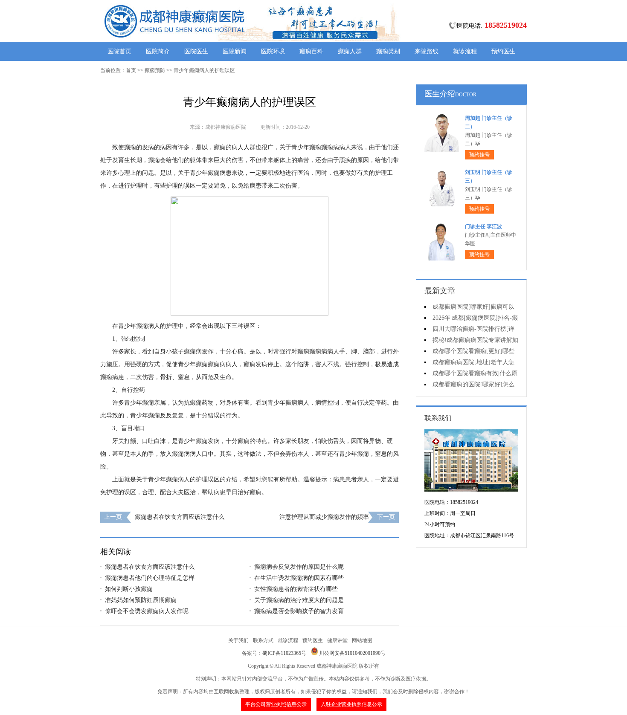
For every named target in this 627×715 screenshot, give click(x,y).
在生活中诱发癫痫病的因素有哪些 (299, 578)
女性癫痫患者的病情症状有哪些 (296, 589)
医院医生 (196, 51)
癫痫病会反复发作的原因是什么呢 (299, 567)
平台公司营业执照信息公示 (276, 704)
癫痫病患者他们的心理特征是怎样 (149, 578)
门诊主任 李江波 (483, 226)
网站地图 (362, 640)
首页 (131, 70)
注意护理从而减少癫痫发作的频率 (324, 517)
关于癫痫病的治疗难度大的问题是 (299, 600)
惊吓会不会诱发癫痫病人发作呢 (147, 611)
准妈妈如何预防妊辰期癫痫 (141, 600)
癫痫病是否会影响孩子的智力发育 (299, 611)
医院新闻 (235, 51)
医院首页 (119, 51)
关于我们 (238, 640)
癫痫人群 (350, 51)
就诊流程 (465, 51)
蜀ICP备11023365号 (284, 653)
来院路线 (426, 51)
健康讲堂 (337, 640)
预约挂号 (479, 155)
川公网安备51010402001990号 (352, 653)
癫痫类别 (388, 51)
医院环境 (273, 51)
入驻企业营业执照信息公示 (351, 704)
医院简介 (158, 51)
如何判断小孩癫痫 (129, 589)
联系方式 (263, 640)
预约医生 (503, 51)
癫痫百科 (311, 51)
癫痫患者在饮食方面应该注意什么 (179, 517)
